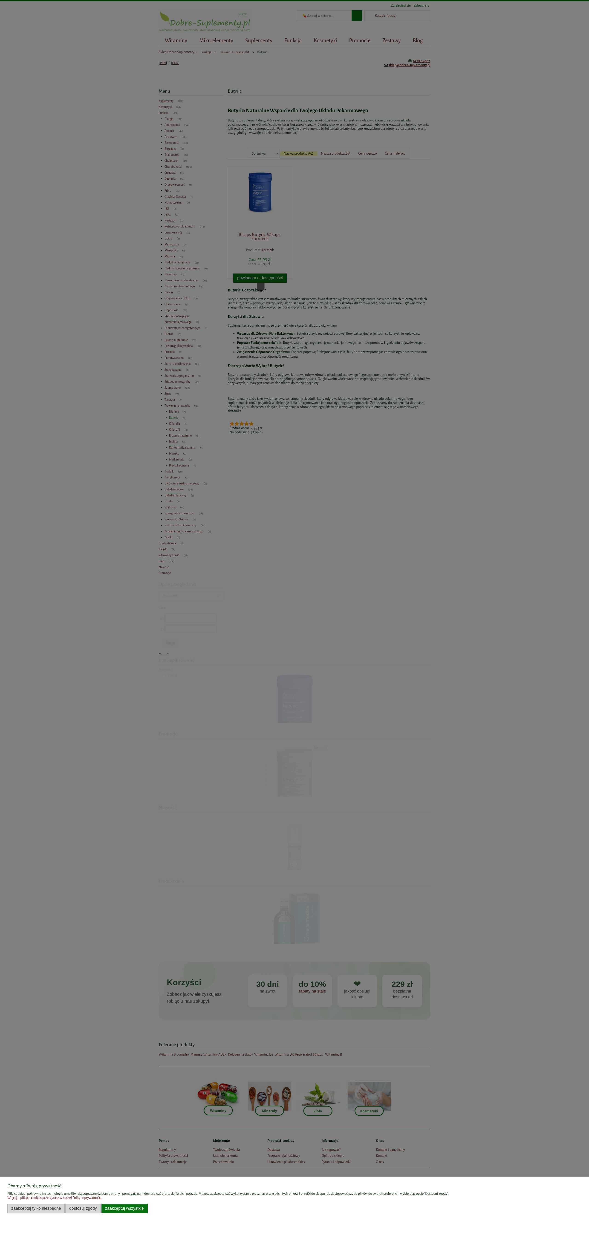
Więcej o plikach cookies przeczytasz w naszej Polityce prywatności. (54, 1198)
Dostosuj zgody (83, 1208)
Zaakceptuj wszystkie (124, 1208)
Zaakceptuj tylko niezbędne (36, 1208)
